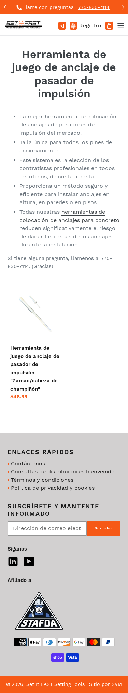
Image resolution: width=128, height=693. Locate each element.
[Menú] (119, 24)
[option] (64, 7)
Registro (90, 25)
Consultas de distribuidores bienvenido (63, 471)
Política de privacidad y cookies (53, 488)
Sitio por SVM (105, 684)
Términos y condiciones (42, 480)
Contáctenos (28, 463)
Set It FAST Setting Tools (55, 684)
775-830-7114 (94, 7)
